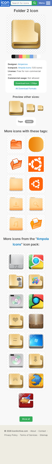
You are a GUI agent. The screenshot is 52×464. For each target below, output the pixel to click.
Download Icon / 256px (26, 83)
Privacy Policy (11, 435)
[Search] (34, 3)
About (33, 431)
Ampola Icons (24, 67)
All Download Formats (26, 88)
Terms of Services (28, 435)
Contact (42, 431)
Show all (26, 419)
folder (29, 121)
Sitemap (44, 435)
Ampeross (23, 64)
